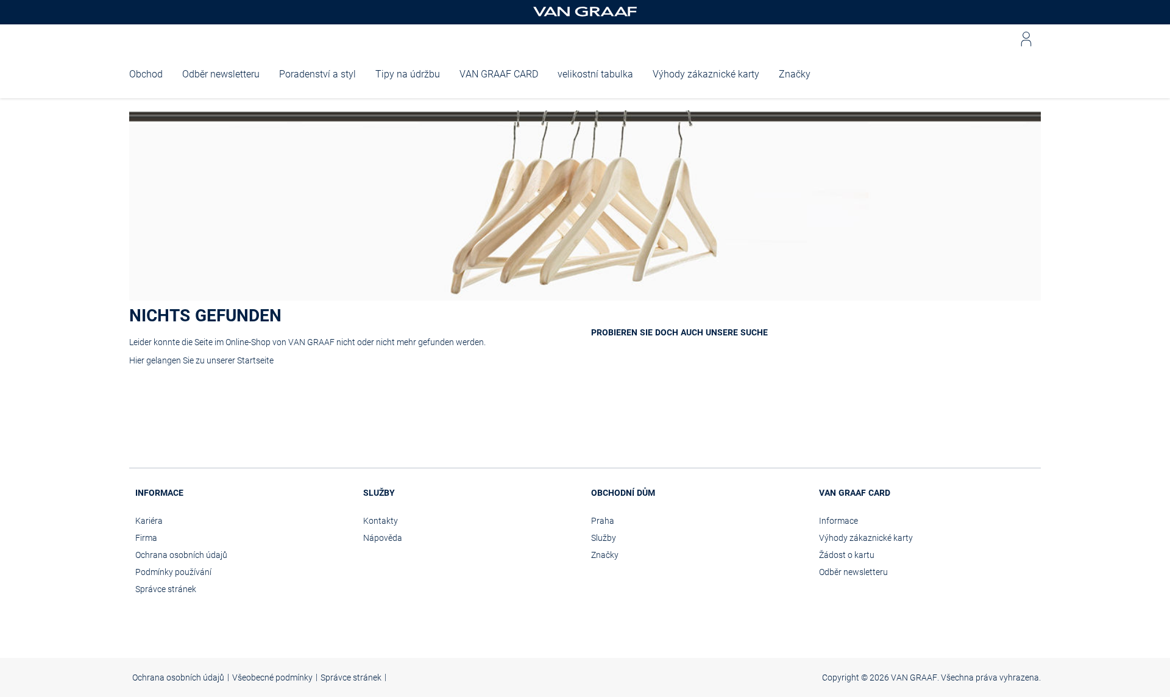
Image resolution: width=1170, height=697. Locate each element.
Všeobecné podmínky (272, 677)
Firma (146, 538)
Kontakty (380, 521)
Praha (602, 521)
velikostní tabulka (595, 74)
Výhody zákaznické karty (706, 74)
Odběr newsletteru (221, 74)
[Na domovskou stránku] (585, 12)
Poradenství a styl (317, 74)
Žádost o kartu (846, 555)
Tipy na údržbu (407, 74)
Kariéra (149, 521)
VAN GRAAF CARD (498, 74)
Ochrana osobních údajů (181, 555)
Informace (838, 521)
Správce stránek (165, 589)
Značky (794, 74)
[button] (1026, 39)
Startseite (255, 360)
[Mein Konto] (1026, 39)
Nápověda (382, 538)
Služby (603, 538)
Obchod (146, 74)
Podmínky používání (173, 572)
